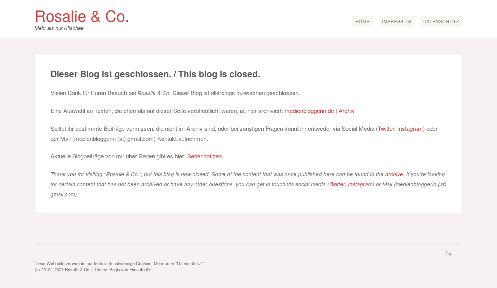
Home (362, 21)
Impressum (396, 21)
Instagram (410, 128)
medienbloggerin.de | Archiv (320, 110)
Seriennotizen (204, 156)
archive (394, 174)
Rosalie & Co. (82, 15)
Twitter (386, 128)
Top (448, 253)
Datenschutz (441, 21)
